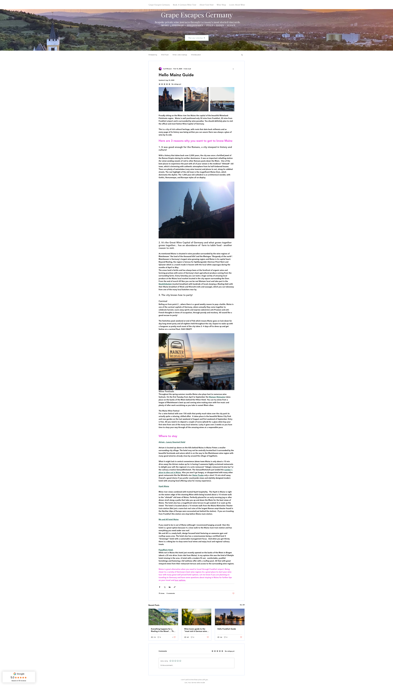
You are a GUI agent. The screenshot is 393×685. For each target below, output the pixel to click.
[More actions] (233, 69)
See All (242, 605)
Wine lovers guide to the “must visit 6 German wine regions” (195, 630)
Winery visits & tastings (180, 55)
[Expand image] (171, 99)
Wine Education (196, 55)
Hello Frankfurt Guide (226, 629)
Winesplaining (152, 55)
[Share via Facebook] (160, 587)
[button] (242, 55)
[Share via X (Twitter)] (165, 587)
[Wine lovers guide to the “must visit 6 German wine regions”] (196, 617)
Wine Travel (164, 55)
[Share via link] (175, 587)
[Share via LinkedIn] (170, 587)
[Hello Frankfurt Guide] (229, 617)
